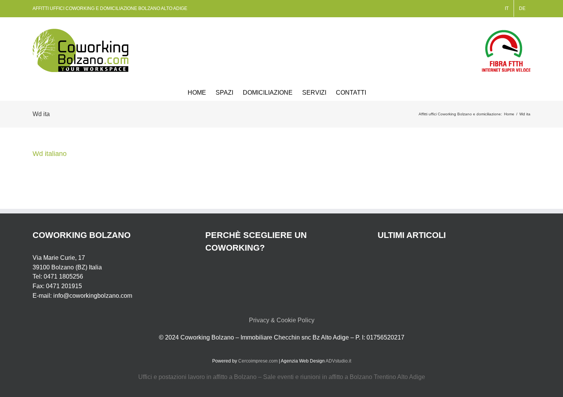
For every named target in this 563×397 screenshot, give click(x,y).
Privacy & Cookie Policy (281, 320)
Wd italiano (50, 153)
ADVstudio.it (338, 361)
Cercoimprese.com (258, 361)
